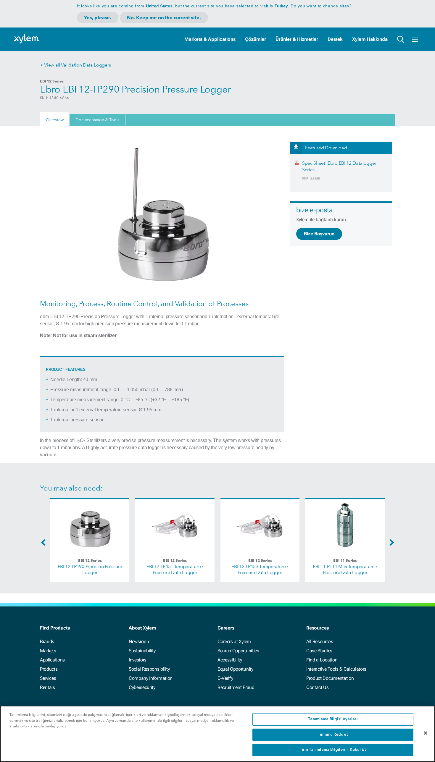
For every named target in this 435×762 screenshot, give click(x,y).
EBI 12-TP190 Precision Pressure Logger (90, 569)
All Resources (319, 641)
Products (48, 669)
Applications (52, 660)
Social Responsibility (149, 669)
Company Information (151, 678)
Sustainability (142, 650)
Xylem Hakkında (370, 39)
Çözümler (255, 39)
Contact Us (317, 687)
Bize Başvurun (319, 234)
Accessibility (230, 660)
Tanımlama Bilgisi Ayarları (332, 719)
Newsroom (139, 641)
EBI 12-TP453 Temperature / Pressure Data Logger (260, 569)
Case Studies (319, 650)
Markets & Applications (210, 39)
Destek (335, 39)
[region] (217, 734)
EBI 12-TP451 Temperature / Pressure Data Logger (175, 569)
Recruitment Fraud (236, 687)
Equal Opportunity (235, 669)
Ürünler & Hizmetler (297, 39)
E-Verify (225, 678)
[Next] (390, 544)
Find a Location (321, 660)
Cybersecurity (142, 687)
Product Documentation (330, 678)
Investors (137, 660)
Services (48, 678)
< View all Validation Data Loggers (75, 65)
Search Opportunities (238, 650)
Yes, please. (97, 17)
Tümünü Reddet (333, 735)
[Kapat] (425, 733)
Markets (48, 650)
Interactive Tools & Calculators (336, 669)
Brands (47, 641)
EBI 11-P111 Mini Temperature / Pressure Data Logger (345, 569)
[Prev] (44, 544)
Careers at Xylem (234, 641)
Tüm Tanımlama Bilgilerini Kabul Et (332, 750)
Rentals (47, 687)
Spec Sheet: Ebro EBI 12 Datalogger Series (339, 166)
